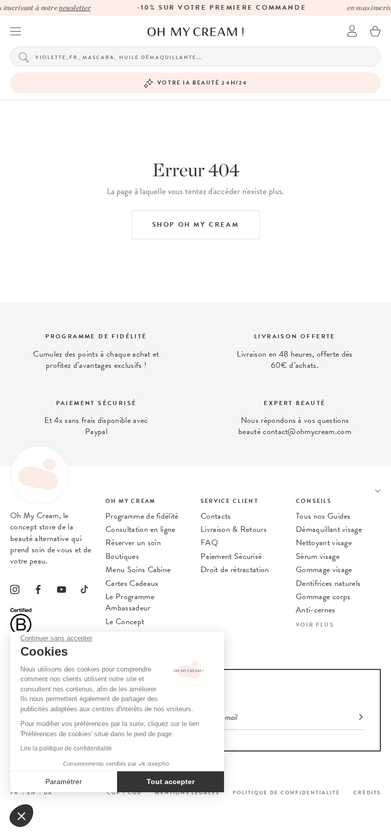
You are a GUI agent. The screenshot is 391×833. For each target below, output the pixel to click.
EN (31, 792)
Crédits (367, 792)
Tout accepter (170, 781)
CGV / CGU (124, 792)
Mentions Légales (187, 792)
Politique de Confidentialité (286, 792)
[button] (21, 815)
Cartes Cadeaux (131, 583)
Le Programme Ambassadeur (129, 602)
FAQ (209, 542)
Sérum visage (318, 556)
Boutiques (122, 556)
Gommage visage (324, 569)
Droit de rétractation (235, 569)
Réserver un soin (133, 542)
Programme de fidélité (142, 516)
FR (14, 792)
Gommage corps (323, 596)
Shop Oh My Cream (195, 225)
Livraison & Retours (234, 529)
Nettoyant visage (324, 542)
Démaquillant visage (329, 529)
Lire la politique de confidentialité (66, 748)
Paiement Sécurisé (231, 556)
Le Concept (124, 621)
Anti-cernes (316, 609)
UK (48, 792)
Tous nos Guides (323, 516)
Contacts (216, 516)
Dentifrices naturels (328, 583)
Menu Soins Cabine (138, 569)
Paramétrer (63, 781)
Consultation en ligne (140, 529)
